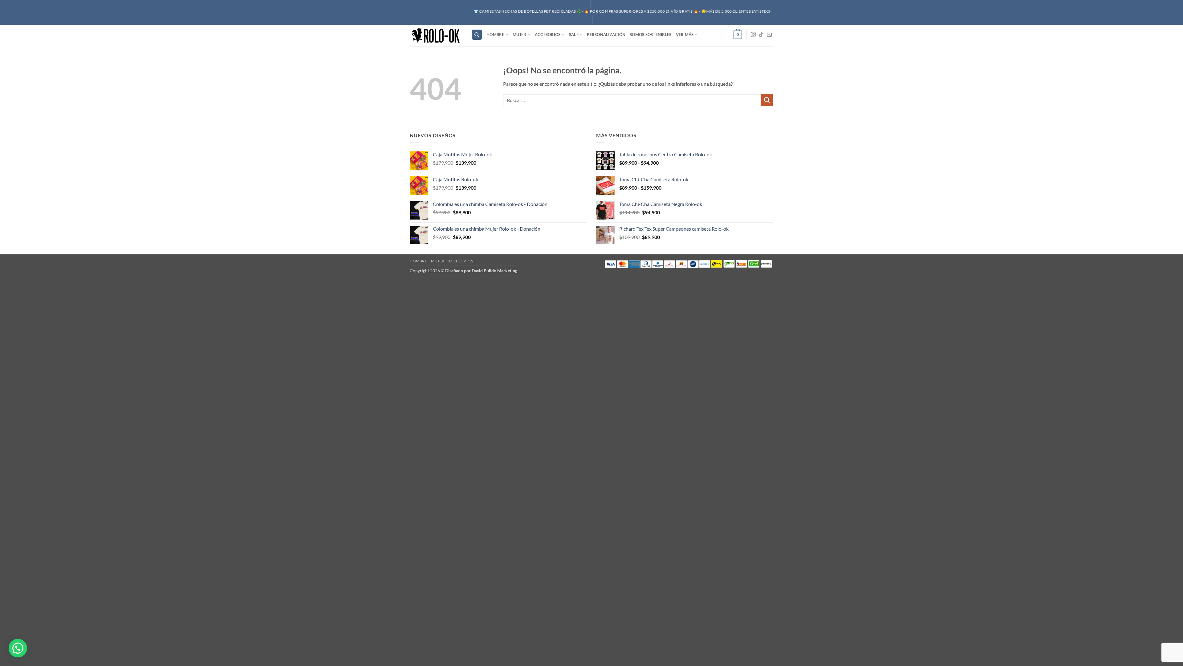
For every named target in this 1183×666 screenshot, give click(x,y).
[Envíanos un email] (769, 35)
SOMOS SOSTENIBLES (650, 34)
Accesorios (548, 34)
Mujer (519, 34)
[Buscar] (477, 35)
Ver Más (685, 34)
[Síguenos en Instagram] (753, 35)
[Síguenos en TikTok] (761, 35)
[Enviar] (767, 100)
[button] (738, 34)
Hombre (495, 34)
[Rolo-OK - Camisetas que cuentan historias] (436, 35)
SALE (574, 34)
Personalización (606, 34)
